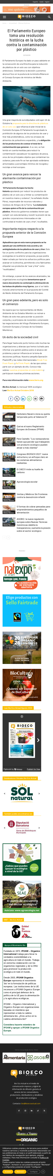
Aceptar (8, 1172)
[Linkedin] (31, 1110)
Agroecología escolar (27, 481)
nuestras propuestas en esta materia (26, 370)
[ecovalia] (38, 1058)
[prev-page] (4, 537)
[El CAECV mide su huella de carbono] (9, 472)
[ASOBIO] (14, 1058)
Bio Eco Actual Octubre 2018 (20, 390)
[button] (4, 17)
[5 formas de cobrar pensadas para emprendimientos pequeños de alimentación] (9, 509)
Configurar (34, 1172)
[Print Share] (41, 398)
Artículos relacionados (13, 407)
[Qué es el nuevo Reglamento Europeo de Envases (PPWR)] (9, 429)
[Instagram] (25, 1110)
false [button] (6, 1056)
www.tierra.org (36, 380)
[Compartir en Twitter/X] (17, 398)
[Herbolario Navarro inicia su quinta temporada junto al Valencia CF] (9, 417)
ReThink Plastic (23, 363)
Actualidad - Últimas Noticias (19, 23)
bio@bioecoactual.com (30, 1103)
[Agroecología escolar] (9, 484)
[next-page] (8, 537)
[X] (44, 1110)
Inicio (4, 23)
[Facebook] (18, 1110)
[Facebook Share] (10, 398)
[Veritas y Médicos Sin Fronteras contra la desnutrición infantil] (9, 497)
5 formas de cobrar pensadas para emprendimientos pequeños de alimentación (33, 509)
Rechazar (20, 1172)
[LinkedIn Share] (23, 398)
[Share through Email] (35, 398)
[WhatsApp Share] (29, 398)
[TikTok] (38, 1110)
